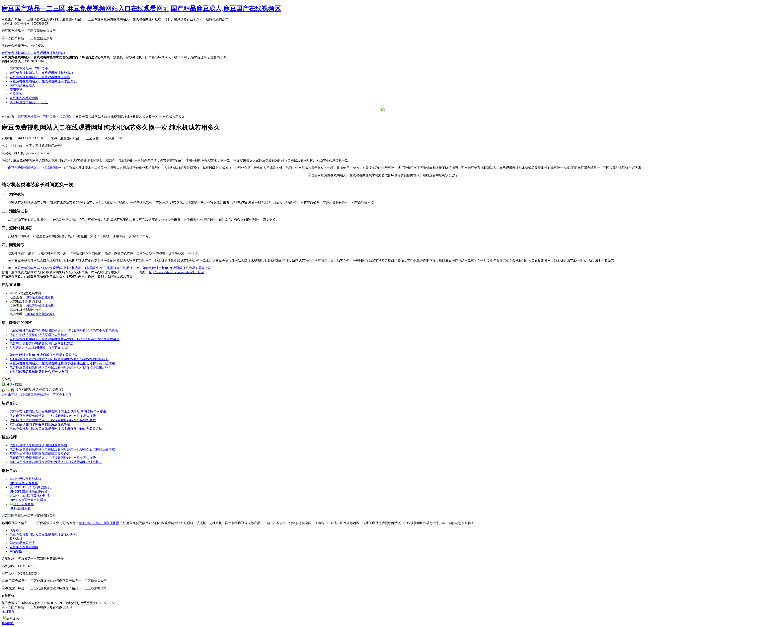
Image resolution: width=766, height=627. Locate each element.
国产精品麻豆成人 (22, 85)
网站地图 (16, 551)
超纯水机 (16, 538)
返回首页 (8, 611)
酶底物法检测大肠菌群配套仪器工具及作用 (40, 453)
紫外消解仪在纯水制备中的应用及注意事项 (40, 424)
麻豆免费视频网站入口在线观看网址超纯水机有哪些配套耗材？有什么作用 (62, 363)
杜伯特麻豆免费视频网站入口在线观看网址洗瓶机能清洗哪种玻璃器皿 (59, 359)
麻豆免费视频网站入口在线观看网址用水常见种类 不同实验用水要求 (58, 411)
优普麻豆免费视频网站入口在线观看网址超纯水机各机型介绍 (53, 420)
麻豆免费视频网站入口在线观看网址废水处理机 (43, 534)
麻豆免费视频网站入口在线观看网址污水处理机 (43, 81)
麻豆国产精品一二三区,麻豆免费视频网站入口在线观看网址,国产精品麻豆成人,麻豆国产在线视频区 (141, 8)
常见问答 (16, 94)
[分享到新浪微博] (3, 390)
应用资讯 (16, 89)
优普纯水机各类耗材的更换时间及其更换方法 (41, 343)
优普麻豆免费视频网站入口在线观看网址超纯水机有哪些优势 (53, 416)
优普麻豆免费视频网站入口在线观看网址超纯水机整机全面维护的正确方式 (62, 449)
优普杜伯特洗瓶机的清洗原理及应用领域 (38, 335)
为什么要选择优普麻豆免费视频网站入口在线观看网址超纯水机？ (56, 462)
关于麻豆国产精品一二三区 (29, 102)
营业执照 (112, 523)
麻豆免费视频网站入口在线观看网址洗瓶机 (40, 77)
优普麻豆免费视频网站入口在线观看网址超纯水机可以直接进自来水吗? (60, 367)
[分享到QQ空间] (8, 390)
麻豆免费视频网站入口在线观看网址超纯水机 (33, 53)
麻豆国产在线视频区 (24, 98)
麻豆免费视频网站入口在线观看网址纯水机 (38, 168)
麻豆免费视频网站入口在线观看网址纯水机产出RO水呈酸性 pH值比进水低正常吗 (71, 268)
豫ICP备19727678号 (92, 523)
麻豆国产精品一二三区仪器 (29, 68)
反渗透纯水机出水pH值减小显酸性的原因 (39, 347)
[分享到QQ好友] (12, 390)
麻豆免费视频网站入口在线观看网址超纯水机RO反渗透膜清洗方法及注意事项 (64, 339)
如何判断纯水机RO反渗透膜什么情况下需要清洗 (177, 268)
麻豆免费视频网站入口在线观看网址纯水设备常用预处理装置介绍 (56, 428)
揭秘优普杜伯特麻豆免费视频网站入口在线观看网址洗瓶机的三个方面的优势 (64, 330)
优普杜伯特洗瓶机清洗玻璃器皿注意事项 (38, 445)
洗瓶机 (14, 530)
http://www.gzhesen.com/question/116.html (176, 272)
